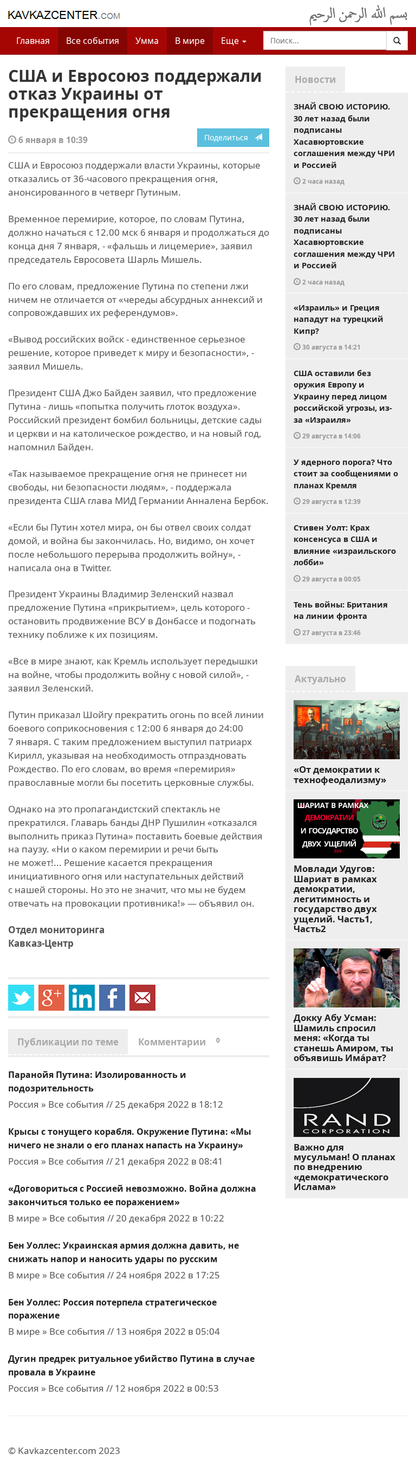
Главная (33, 41)
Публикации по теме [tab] (68, 1042)
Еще (231, 41)
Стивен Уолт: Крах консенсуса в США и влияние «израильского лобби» (345, 552)
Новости (315, 79)
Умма (147, 41)
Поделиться (229, 137)
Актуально (320, 679)
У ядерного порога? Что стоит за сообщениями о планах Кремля (346, 481)
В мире (190, 41)
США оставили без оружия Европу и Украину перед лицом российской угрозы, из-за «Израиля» (343, 404)
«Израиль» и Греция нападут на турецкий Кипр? (339, 327)
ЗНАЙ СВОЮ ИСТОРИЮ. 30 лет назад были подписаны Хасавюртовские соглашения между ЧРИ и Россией (344, 143)
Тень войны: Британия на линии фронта (341, 618)
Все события (92, 41)
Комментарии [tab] (179, 1042)
